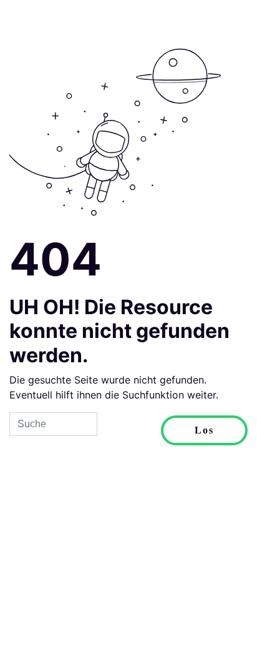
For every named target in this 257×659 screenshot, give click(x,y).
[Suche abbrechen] (129, 430)
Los (204, 430)
